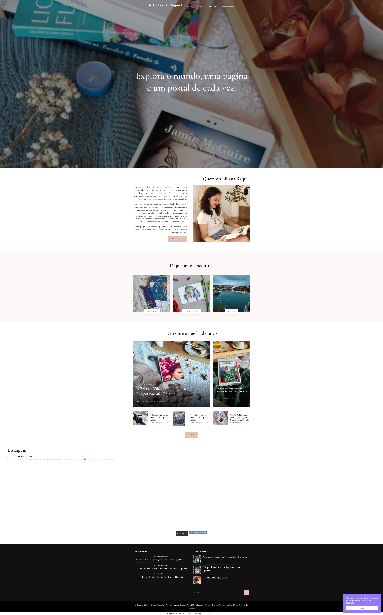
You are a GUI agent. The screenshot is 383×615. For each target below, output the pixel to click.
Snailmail (212, 6)
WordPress (233, 605)
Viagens (201, 6)
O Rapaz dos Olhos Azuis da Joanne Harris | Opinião (222, 569)
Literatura (152, 312)
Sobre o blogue (228, 6)
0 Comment (163, 401)
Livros (189, 6)
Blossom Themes (211, 605)
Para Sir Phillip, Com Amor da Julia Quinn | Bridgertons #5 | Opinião (240, 417)
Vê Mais (192, 434)
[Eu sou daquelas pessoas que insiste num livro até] (330, 483)
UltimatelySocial (210, 613)
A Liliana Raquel (165, 5)
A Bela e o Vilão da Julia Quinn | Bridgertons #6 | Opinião (161, 559)
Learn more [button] (350, 603)
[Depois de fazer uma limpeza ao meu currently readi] (237, 474)
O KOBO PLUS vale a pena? (215, 577)
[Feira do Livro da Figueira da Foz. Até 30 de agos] (145, 465)
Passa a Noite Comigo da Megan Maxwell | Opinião (225, 557)
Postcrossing (191, 312)
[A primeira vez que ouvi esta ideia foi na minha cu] (53, 496)
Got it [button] (362, 608)
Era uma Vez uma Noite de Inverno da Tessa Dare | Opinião (231, 390)
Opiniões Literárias (144, 384)
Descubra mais (177, 239)
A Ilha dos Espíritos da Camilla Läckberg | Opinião (159, 417)
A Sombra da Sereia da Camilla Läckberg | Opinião (199, 417)
